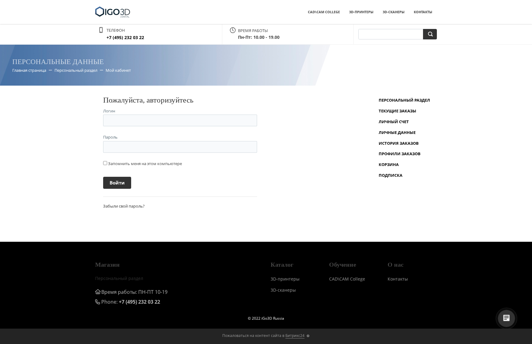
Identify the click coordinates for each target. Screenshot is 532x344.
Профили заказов (400, 153)
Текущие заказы (397, 111)
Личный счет (394, 121)
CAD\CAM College (324, 12)
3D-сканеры (394, 12)
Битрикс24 (294, 335)
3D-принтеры (361, 12)
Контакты (423, 12)
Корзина (389, 164)
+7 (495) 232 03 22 (125, 37)
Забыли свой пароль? (124, 206)
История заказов (399, 143)
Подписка (390, 175)
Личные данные (397, 132)
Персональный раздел (404, 100)
